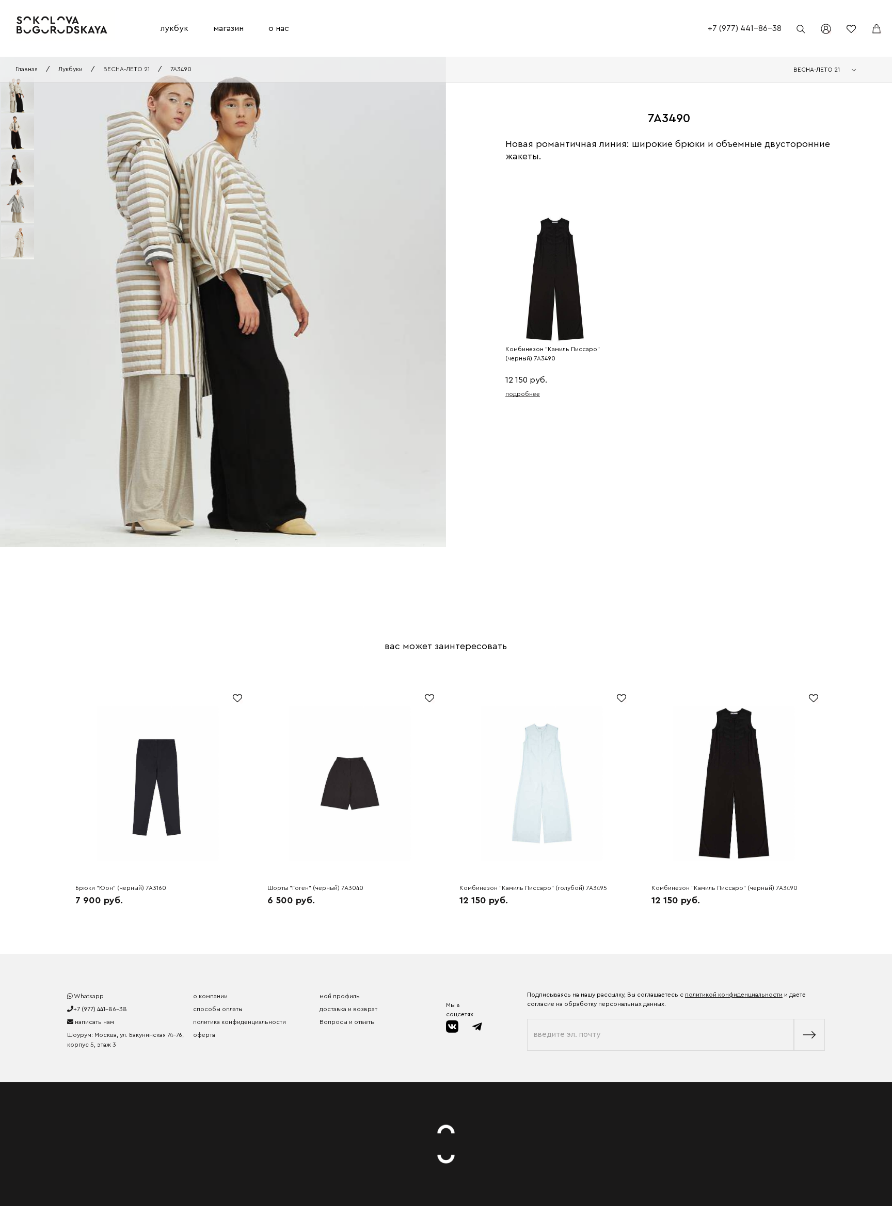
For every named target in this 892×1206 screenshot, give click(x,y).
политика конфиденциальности (239, 1022)
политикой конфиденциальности (734, 995)
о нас (278, 28)
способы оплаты (218, 1009)
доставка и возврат (348, 1009)
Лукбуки (70, 69)
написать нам (93, 1022)
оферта (204, 1035)
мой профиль (340, 996)
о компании (210, 996)
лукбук (174, 28)
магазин (228, 28)
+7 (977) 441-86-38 (745, 28)
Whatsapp (88, 996)
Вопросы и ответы (347, 1022)
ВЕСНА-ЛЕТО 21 (126, 69)
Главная (26, 69)
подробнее (522, 394)
